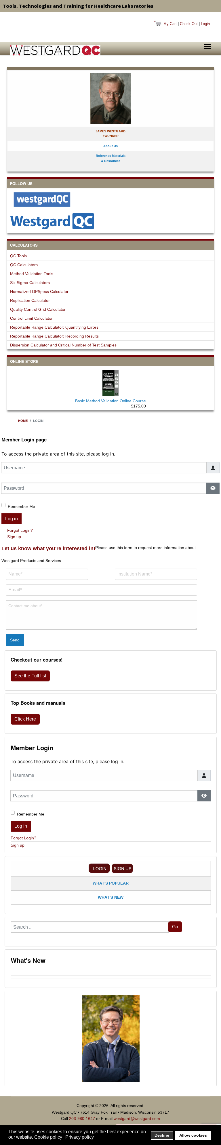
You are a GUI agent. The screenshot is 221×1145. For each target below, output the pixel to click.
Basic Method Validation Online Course (110, 401)
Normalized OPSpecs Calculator (39, 291)
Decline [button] (162, 1135)
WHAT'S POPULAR (111, 883)
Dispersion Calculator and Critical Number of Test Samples (63, 345)
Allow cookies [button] (193, 1135)
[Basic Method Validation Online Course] (110, 382)
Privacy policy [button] (79, 1137)
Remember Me (21, 506)
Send (15, 640)
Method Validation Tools (31, 273)
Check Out (189, 24)
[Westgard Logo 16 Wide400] (55, 50)
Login (205, 24)
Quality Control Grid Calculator (38, 309)
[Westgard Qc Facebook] (110, 199)
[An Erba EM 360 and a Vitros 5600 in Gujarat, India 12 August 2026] (111, 971)
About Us (110, 146)
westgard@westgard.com (137, 1118)
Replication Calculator (30, 300)
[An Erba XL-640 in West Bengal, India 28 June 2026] (111, 979)
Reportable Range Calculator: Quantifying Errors (54, 327)
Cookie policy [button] (48, 1137)
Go (175, 926)
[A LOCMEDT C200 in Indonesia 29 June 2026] (111, 977)
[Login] (99, 868)
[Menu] (207, 46)
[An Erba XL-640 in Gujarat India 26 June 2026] (111, 982)
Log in (11, 518)
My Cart (170, 24)
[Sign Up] (122, 868)
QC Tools (18, 256)
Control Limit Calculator (31, 318)
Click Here (25, 719)
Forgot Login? (20, 530)
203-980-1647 (82, 1118)
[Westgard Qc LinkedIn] (110, 221)
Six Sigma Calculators (30, 282)
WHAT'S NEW (110, 897)
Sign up (14, 536)
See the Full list (30, 675)
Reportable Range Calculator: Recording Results (54, 336)
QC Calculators (24, 264)
